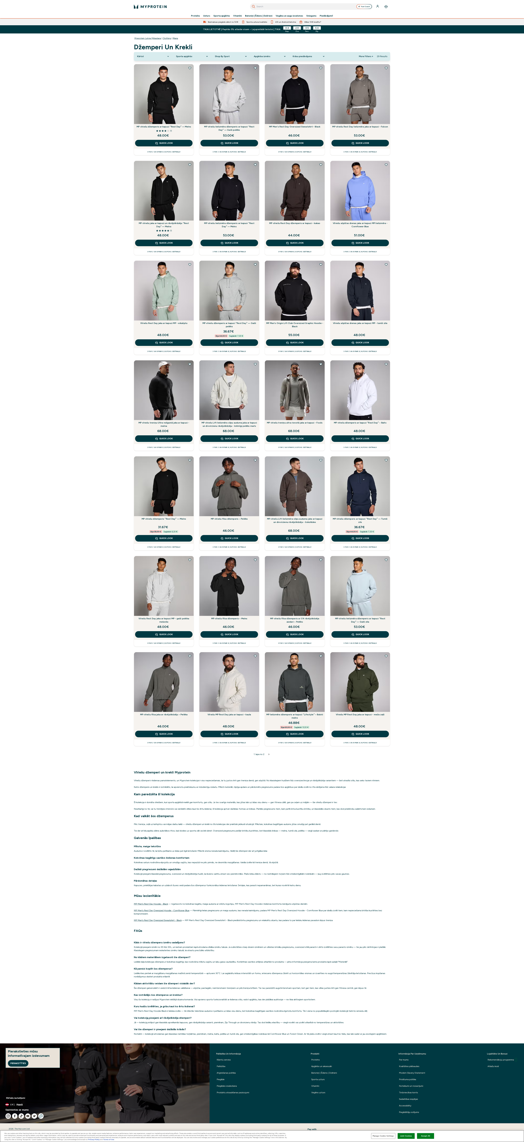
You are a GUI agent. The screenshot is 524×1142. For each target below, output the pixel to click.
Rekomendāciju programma (501, 1060)
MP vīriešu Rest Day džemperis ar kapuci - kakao (294, 223)
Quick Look (166, 143)
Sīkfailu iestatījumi (15, 1098)
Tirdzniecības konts (408, 1092)
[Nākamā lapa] (269, 754)
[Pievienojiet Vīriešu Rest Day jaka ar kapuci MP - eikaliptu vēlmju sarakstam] (190, 264)
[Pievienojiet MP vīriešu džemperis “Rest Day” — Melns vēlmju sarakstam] (190, 460)
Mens (175, 38)
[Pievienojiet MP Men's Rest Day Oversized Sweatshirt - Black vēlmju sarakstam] (321, 68)
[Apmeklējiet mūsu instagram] (8, 1116)
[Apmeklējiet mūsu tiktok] (21, 1116)
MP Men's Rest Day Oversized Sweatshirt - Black (294, 126)
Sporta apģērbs (221, 16)
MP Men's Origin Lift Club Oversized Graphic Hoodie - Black (294, 325)
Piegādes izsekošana (227, 1086)
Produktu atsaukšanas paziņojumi (233, 1092)
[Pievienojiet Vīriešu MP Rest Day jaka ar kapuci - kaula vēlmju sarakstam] (255, 656)
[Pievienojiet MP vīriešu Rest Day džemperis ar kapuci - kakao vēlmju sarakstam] (321, 164)
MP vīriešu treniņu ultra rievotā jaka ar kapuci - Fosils (294, 423)
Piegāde (220, 1079)
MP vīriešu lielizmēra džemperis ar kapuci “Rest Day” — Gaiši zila (360, 620)
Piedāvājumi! (326, 16)
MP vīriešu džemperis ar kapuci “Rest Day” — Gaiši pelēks (229, 325)
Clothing (167, 38)
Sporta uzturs (318, 1079)
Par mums (404, 1060)
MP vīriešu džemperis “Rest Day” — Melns (164, 519)
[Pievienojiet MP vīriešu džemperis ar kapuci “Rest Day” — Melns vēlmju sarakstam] (190, 68)
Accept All (425, 1136)
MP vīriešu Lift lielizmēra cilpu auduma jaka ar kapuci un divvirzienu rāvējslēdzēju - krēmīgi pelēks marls (229, 424)
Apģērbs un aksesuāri (321, 1066)
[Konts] (378, 6)
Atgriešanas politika (226, 1073)
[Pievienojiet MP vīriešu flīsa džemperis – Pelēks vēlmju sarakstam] (255, 460)
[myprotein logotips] (150, 6)
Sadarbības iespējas (408, 1099)
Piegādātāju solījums (409, 1112)
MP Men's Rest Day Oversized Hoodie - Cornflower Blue (161, 910)
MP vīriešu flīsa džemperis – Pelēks (229, 519)
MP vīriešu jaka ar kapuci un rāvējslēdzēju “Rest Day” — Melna (164, 225)
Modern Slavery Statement (412, 1073)
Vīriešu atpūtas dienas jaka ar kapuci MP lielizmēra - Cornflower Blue (360, 225)
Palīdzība (221, 1066)
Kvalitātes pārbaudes (409, 1066)
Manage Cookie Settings (383, 1136)
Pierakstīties (18, 1063)
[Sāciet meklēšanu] (253, 6)
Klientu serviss (224, 1060)
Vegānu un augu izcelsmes (289, 16)
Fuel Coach (365, 7)
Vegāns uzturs (318, 1092)
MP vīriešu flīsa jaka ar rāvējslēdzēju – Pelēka (163, 714)
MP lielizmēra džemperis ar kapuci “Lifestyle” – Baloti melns (294, 716)
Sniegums (311, 16)
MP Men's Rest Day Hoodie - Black (151, 904)
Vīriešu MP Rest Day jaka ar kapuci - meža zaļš (360, 714)
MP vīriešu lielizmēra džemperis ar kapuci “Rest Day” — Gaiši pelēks (229, 128)
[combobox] (311, 6)
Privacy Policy (94, 1139)
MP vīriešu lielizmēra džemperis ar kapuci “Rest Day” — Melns (229, 225)
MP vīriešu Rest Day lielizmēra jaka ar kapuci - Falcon (360, 126)
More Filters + (366, 56)
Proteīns (195, 16)
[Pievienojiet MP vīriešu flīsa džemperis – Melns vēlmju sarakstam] (255, 560)
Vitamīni (237, 16)
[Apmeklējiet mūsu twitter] (34, 1116)
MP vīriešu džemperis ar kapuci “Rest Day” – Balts (360, 423)
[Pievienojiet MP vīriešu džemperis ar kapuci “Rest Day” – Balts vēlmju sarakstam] (386, 364)
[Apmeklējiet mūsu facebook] (14, 1116)
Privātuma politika (407, 1079)
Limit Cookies (406, 1136)
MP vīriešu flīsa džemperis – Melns (229, 618)
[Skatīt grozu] (386, 6)
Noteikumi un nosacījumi (411, 1086)
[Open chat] (41, 1116)
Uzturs (206, 16)
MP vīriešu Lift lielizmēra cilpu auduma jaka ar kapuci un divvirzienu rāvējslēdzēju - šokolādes (294, 520)
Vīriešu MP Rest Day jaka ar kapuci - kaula (229, 714)
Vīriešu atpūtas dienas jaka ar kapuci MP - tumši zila (360, 323)
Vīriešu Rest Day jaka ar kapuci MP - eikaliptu (163, 323)
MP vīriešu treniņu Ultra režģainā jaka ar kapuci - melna (164, 424)
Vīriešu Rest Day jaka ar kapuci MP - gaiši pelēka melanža (164, 620)
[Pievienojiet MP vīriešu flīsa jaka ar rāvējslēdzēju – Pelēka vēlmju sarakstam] (190, 656)
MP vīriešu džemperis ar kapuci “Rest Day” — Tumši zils (360, 520)
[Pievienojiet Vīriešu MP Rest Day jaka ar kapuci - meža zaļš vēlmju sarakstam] (386, 656)
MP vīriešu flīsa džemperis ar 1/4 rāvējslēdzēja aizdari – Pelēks (294, 620)
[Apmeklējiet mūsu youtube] (28, 1116)
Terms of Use (108, 1139)
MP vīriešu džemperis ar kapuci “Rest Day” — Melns (164, 126)
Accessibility (405, 1105)
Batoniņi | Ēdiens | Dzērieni (258, 16)
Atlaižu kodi (493, 1066)
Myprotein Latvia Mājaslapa (147, 38)
